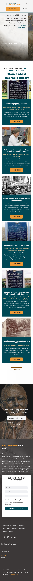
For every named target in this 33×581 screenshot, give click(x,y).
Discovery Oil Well (19, 297)
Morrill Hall (7, 345)
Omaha (12, 203)
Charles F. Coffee (9, 248)
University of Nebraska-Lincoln (20, 345)
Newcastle (11, 109)
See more (16, 369)
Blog (14, 525)
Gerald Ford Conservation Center (20, 154)
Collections (7, 525)
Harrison (25, 248)
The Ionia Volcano (20, 109)
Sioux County (21, 250)
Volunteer (22, 528)
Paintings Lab (16, 156)
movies (7, 203)
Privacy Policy (8, 531)
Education (6, 528)
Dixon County (7, 107)
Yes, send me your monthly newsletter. (14, 503)
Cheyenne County (8, 297)
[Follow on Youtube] (14, 537)
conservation (6, 154)
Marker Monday (25, 107)
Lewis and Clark (16, 107)
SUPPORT (3, 555)
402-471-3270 (5, 551)
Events (14, 528)
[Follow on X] (11, 537)
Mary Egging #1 (25, 299)
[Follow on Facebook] (4, 537)
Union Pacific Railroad (21, 203)
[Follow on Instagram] (8, 537)
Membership (22, 525)
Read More (17, 121)
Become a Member (16, 418)
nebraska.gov (14, 574)
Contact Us (4, 557)
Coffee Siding (18, 248)
